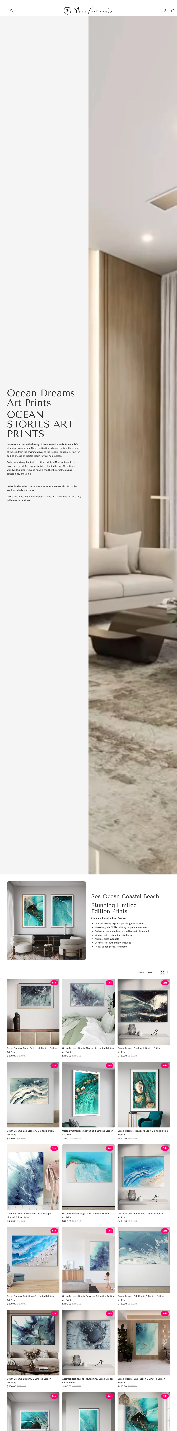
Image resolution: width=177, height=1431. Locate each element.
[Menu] (4, 11)
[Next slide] (54, 1012)
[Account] (165, 10)
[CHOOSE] (54, 1039)
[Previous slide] (12, 1012)
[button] (152, 972)
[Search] (11, 10)
